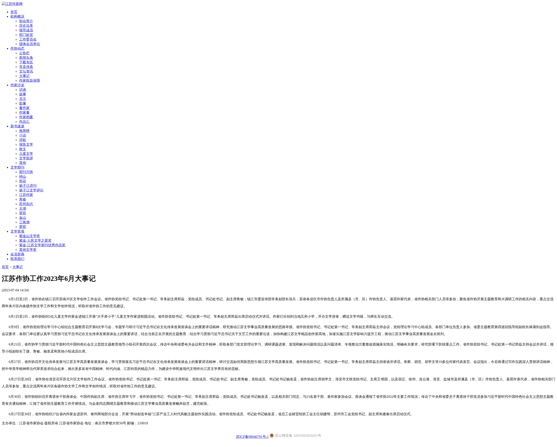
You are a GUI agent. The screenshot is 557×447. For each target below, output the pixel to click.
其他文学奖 (28, 249)
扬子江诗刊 (28, 185)
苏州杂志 (26, 204)
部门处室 (26, 35)
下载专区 (26, 62)
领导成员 (26, 30)
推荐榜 (24, 131)
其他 (22, 163)
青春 (22, 199)
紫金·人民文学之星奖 (35, 240)
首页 (5, 267)
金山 (22, 217)
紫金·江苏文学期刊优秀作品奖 (42, 245)
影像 (22, 103)
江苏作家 (26, 195)
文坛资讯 (26, 71)
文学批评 (26, 158)
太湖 (22, 208)
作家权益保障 (29, 80)
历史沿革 (26, 25)
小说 (22, 135)
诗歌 (22, 140)
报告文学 (26, 144)
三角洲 (24, 222)
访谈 (22, 89)
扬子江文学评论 (31, 190)
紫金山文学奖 (29, 236)
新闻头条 (26, 57)
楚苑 (22, 227)
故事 (22, 94)
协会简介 (26, 21)
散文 (22, 149)
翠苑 (22, 213)
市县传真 (26, 67)
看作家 (24, 108)
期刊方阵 (26, 172)
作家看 (24, 112)
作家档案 (26, 117)
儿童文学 (26, 153)
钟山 (22, 176)
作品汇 (24, 121)
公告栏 (24, 53)
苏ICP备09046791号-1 (252, 437)
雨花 (22, 181)
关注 (22, 99)
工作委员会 (28, 39)
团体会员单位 (29, 44)
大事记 (24, 76)
